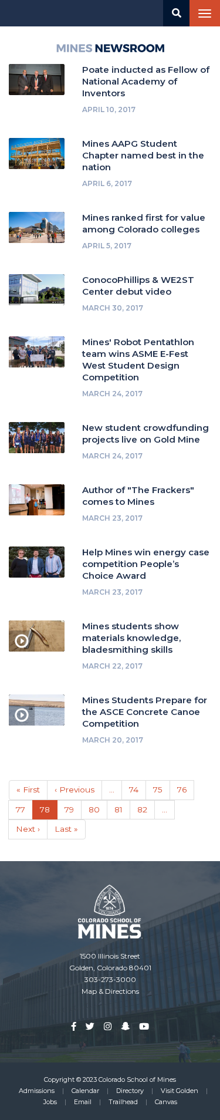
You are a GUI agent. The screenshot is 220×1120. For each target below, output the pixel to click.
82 (146, 809)
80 (98, 809)
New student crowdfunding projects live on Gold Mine (145, 433)
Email (83, 1102)
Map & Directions (110, 991)
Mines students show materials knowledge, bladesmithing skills (131, 637)
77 (24, 809)
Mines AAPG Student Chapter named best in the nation (143, 155)
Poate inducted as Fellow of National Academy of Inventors (145, 81)
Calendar (85, 1091)
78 (48, 812)
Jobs (50, 1102)
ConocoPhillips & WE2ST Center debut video (138, 285)
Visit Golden (179, 1091)
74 (137, 789)
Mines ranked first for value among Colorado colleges (143, 223)
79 (73, 809)
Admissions (37, 1091)
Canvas (166, 1102)
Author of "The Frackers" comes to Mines (138, 495)
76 (185, 789)
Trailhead (123, 1102)
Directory (130, 1091)
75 (161, 789)
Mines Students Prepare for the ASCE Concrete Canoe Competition (144, 711)
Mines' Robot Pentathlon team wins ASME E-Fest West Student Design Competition (138, 359)
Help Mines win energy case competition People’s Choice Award (145, 563)
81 (122, 809)
